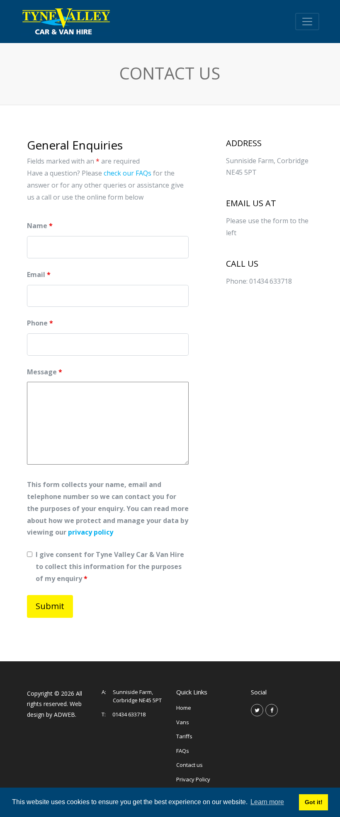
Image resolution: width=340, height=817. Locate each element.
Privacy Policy (193, 779)
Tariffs (184, 736)
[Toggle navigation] (307, 21)
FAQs (182, 750)
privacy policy (90, 532)
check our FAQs (127, 173)
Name (40, 225)
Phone (40, 323)
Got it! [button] (314, 802)
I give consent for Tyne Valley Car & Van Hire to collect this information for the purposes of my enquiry (110, 566)
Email (39, 274)
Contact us (189, 765)
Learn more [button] (267, 801)
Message (44, 371)
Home (183, 707)
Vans (182, 722)
